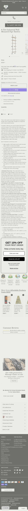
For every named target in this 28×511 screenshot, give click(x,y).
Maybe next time (14, 268)
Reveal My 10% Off (14, 259)
